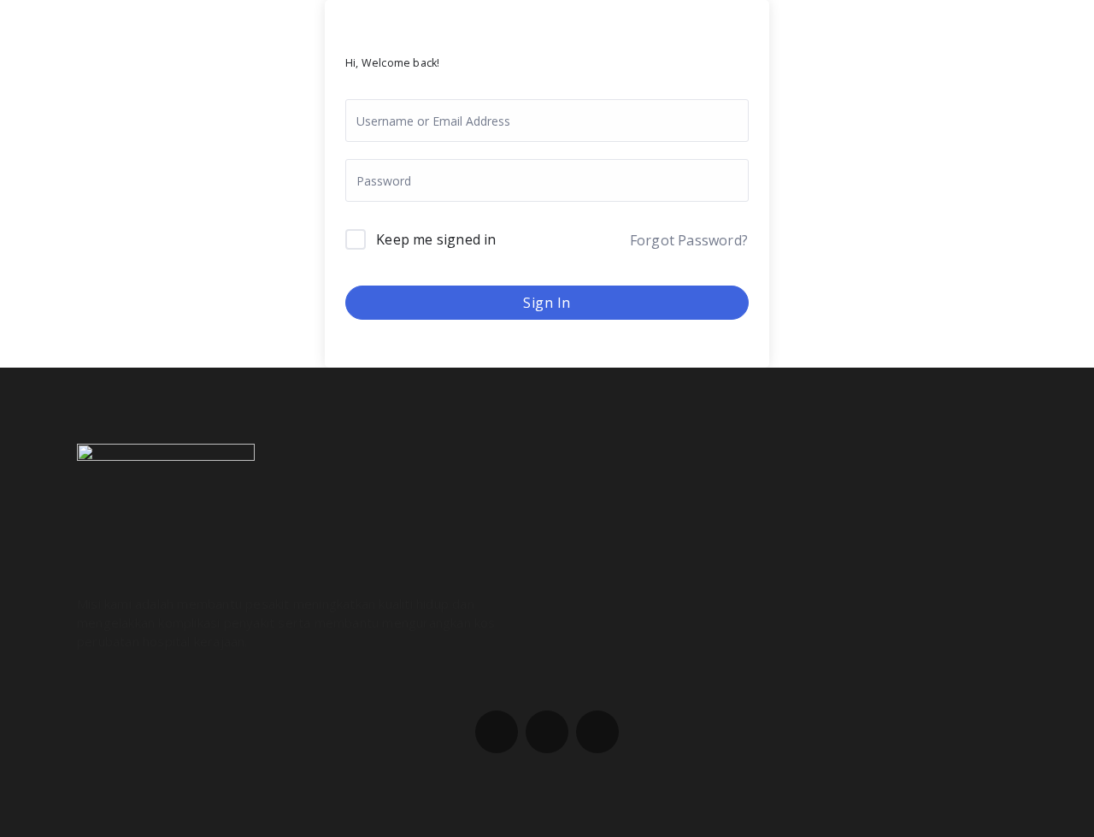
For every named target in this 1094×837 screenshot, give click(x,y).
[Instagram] (547, 731)
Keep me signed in (436, 239)
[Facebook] (496, 731)
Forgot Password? (689, 240)
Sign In (547, 302)
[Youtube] (597, 731)
